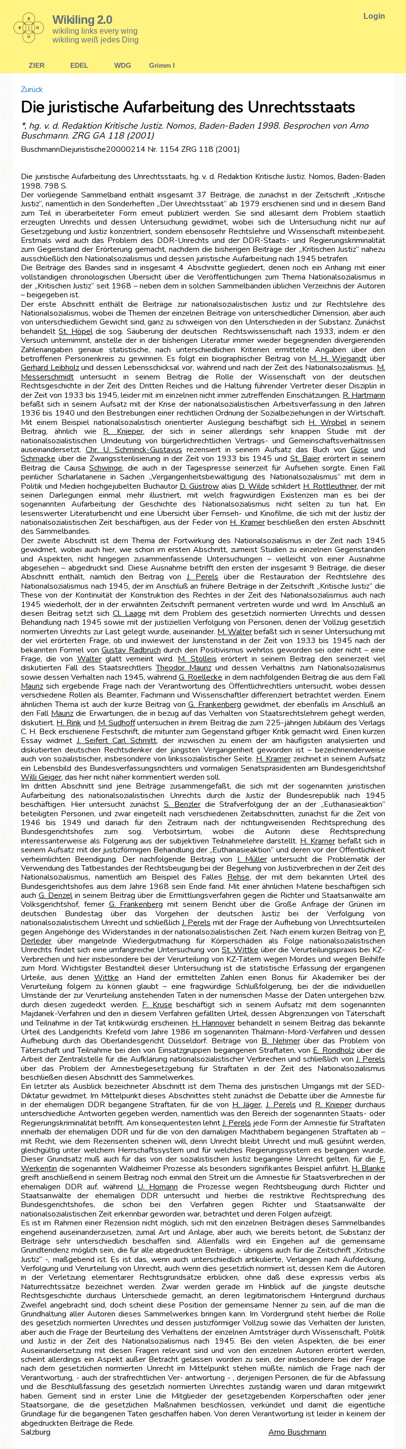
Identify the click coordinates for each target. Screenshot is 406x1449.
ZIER (37, 65)
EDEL (79, 65)
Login (374, 16)
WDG (122, 65)
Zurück (32, 89)
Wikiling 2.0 (82, 19)
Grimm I (162, 65)
